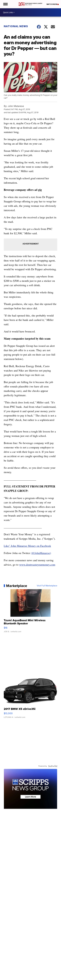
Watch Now (51, 4)
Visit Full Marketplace (47, 586)
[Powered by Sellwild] (52, 766)
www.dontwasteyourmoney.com (37, 564)
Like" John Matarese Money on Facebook (27, 546)
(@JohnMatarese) (41, 553)
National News (16, 26)
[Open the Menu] (5, 4)
